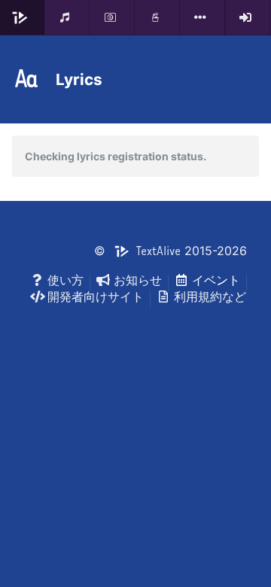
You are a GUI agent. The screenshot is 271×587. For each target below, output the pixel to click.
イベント (216, 279)
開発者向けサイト (95, 296)
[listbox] (202, 17)
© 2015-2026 (170, 250)
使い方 (65, 279)
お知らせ (138, 279)
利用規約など (210, 296)
